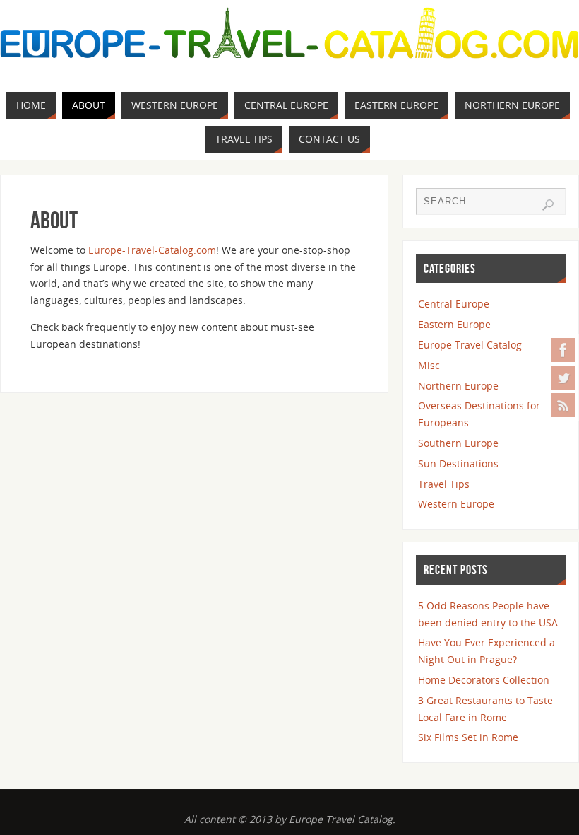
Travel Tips (444, 484)
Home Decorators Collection (483, 680)
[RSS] (563, 405)
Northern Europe (458, 385)
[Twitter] (563, 378)
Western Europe (456, 503)
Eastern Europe (454, 324)
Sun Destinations (458, 463)
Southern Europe (458, 443)
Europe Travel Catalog (470, 344)
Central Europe (453, 303)
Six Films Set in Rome (468, 737)
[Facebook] (563, 350)
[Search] (548, 205)
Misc (429, 365)
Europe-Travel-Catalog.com (152, 250)
